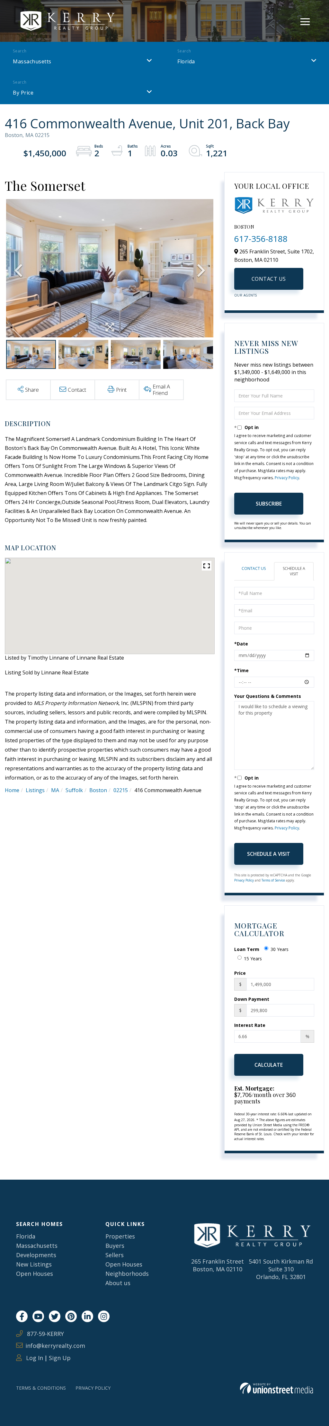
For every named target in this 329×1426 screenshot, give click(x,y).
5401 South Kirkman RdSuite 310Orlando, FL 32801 (281, 1269)
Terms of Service (273, 880)
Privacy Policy (287, 477)
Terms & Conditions (41, 1388)
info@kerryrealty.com (55, 1345)
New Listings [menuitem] (34, 1264)
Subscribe (269, 503)
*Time (241, 670)
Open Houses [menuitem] (34, 1273)
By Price (23, 92)
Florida (186, 61)
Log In (33, 1358)
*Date (241, 644)
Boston (98, 790)
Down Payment (251, 999)
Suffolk (74, 790)
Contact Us (269, 278)
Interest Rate (249, 1025)
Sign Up (60, 1358)
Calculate (268, 1064)
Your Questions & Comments (267, 696)
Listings (35, 790)
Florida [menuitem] (25, 1236)
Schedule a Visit (294, 571)
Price (240, 973)
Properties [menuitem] (120, 1236)
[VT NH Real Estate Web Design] (276, 1388)
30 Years (280, 949)
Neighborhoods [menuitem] (127, 1273)
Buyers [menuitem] (114, 1245)
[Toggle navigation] (305, 20)
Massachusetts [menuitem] (37, 1245)
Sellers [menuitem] (114, 1255)
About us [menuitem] (117, 1283)
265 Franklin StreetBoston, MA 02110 (217, 1265)
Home (12, 790)
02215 (120, 790)
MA (55, 790)
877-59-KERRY (44, 1334)
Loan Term (246, 949)
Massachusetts (32, 61)
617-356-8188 (261, 238)
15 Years (253, 958)
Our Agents (245, 295)
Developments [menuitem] (36, 1255)
